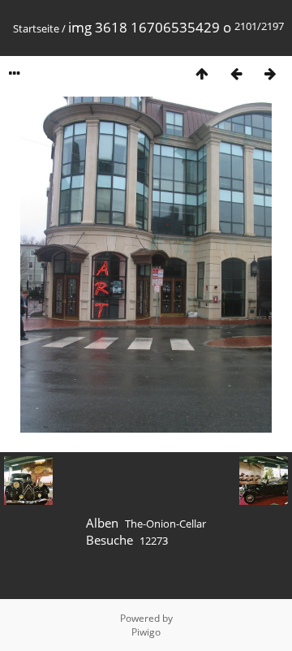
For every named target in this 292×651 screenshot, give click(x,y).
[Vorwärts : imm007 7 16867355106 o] (270, 73)
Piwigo (146, 632)
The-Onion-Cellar (165, 523)
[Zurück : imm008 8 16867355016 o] (236, 73)
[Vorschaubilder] (202, 73)
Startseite (36, 28)
